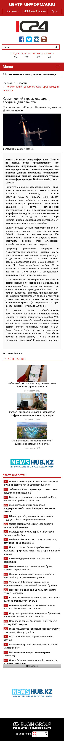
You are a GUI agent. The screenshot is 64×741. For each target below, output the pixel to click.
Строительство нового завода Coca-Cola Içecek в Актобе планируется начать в (32, 599)
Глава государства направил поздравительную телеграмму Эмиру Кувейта (32, 630)
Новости (22, 83)
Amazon (44, 326)
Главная (7, 83)
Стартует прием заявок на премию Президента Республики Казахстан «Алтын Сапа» (32, 615)
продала (14, 340)
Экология (56, 107)
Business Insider (41, 179)
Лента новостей (14, 475)
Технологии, (44, 107)
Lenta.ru (18, 353)
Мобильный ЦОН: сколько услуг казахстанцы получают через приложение (32, 385)
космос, (10, 110)
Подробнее (32, 665)
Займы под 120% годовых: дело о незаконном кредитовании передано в (31, 491)
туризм (19, 110)
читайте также (14, 359)
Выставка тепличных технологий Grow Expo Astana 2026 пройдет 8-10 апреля (30, 498)
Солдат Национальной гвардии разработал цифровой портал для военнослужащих (32, 413)
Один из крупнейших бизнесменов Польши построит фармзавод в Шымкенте (29, 607)
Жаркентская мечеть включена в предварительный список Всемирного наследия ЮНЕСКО (29, 508)
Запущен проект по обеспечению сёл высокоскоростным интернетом (32, 442)
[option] (32, 74)
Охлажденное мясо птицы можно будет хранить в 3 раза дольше (28, 568)
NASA (21, 196)
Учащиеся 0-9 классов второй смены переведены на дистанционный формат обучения (30, 583)
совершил (17, 313)
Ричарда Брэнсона (25, 219)
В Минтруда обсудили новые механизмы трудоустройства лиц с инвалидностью (28, 517)
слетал (19, 326)
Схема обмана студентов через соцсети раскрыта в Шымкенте (28, 525)
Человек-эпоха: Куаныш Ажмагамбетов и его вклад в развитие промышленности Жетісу (31, 483)
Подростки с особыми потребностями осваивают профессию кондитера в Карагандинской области (32, 550)
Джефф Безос (22, 330)
